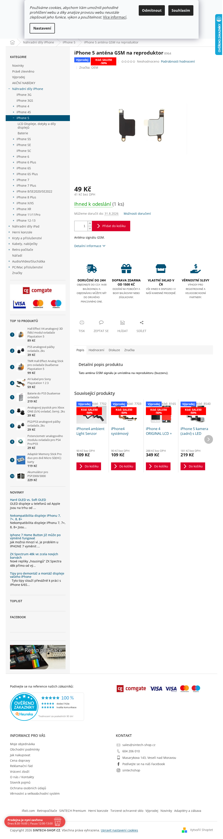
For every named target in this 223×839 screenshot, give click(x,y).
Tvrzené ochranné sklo (126, 811)
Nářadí (17, 255)
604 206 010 (131, 751)
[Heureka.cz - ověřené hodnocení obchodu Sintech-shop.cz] (47, 707)
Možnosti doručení (137, 213)
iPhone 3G (24, 95)
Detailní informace (87, 246)
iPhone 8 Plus (26, 197)
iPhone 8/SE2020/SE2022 (34, 191)
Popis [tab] (80, 350)
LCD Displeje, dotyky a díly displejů (37, 126)
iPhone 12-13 (26, 220)
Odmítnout (152, 10)
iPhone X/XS (25, 203)
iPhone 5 (23, 118)
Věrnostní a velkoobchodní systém (35, 793)
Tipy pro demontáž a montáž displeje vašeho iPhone (37, 575)
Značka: (88, 67)
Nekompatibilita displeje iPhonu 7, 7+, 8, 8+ (35, 517)
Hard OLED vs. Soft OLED (28, 499)
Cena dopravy (20, 760)
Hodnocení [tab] (96, 350)
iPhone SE (24, 145)
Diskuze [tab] (114, 350)
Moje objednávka (22, 744)
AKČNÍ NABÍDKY (23, 83)
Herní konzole (22, 232)
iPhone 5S (24, 139)
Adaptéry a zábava (187, 811)
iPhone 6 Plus (26, 162)
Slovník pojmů (20, 782)
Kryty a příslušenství (27, 238)
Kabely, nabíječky (24, 244)
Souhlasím (181, 10)
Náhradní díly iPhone (27, 89)
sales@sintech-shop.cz (138, 745)
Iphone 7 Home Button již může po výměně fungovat (35, 536)
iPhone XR (24, 209)
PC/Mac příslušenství (27, 267)
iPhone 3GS (25, 100)
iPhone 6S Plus (27, 174)
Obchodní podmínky (25, 749)
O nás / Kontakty (22, 777)
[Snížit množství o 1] (90, 228)
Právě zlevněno (23, 71)
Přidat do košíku (114, 226)
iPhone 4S (24, 112)
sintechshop (131, 770)
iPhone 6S (24, 168)
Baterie (23, 133)
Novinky (18, 65)
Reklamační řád (21, 766)
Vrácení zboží (19, 771)
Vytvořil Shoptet (201, 830)
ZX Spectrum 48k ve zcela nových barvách (34, 555)
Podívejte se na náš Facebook (143, 764)
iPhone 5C (24, 151)
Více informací (114, 17)
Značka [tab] (129, 350)
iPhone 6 (23, 157)
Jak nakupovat (20, 755)
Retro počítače (22, 250)
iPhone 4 (23, 106)
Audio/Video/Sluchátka (28, 261)
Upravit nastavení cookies (119, 830)
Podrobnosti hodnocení (178, 61)
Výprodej (18, 77)
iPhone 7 (23, 180)
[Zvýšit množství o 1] (90, 223)
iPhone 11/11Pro (28, 215)
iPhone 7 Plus (26, 185)
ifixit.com (28, 811)
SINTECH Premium (72, 811)
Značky (17, 273)
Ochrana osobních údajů (28, 788)
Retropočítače (47, 811)
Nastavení (42, 28)
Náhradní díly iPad (25, 226)
